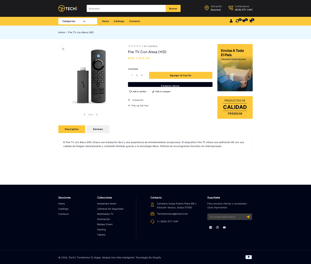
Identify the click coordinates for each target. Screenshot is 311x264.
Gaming (101, 229)
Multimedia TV (105, 214)
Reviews (98, 129)
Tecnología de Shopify (148, 257)
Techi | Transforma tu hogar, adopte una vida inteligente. (102, 257)
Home (61, 32)
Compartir (138, 100)
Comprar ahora (170, 85)
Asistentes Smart (106, 203)
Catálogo (63, 208)
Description (72, 129)
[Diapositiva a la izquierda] (84, 115)
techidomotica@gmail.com (172, 213)
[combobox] (134, 8)
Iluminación (103, 219)
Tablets (101, 234)
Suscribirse (248, 216)
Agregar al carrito (180, 75)
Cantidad (133, 68)
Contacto (63, 214)
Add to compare (162, 91)
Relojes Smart (105, 224)
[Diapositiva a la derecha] (96, 115)
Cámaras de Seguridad (110, 208)
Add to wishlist (139, 91)
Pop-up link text (140, 105)
